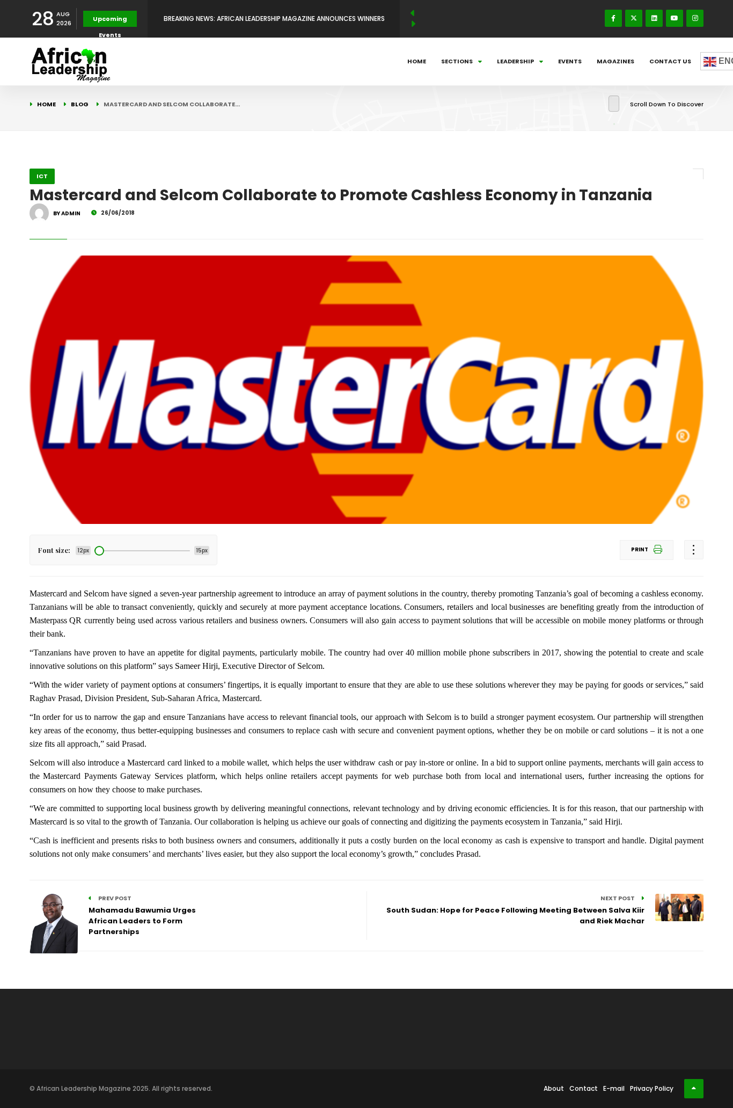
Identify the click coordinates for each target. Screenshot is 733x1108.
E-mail (614, 1088)
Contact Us (670, 61)
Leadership (515, 61)
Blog (80, 104)
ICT (42, 176)
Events (570, 61)
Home (416, 61)
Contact (583, 1088)
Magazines (615, 61)
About (554, 1088)
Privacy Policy (651, 1088)
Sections (457, 61)
